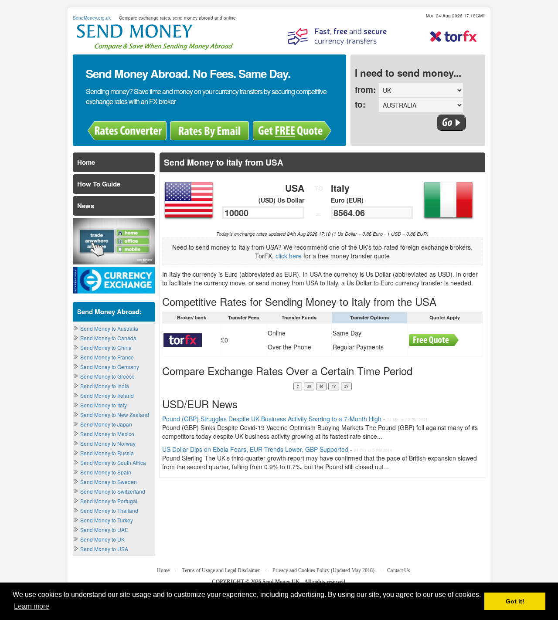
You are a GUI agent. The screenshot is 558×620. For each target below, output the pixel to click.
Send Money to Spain (105, 472)
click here (289, 255)
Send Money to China (106, 347)
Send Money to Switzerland (112, 491)
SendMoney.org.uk (92, 18)
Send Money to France (107, 357)
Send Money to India (104, 386)
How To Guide (98, 184)
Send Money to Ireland (107, 395)
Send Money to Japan (106, 424)
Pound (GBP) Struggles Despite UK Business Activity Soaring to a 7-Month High (272, 418)
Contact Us (398, 570)
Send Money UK (280, 582)
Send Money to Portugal (108, 501)
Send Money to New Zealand (114, 414)
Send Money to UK (102, 539)
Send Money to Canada (108, 338)
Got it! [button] (515, 601)
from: (365, 89)
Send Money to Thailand (109, 510)
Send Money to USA (104, 548)
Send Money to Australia (109, 328)
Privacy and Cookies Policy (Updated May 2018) (323, 570)
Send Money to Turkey (106, 520)
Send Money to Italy (103, 405)
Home (86, 162)
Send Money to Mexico (107, 433)
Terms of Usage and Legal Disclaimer (221, 570)
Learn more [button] (31, 606)
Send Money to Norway (108, 443)
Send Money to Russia (107, 453)
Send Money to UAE (104, 529)
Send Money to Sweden (108, 481)
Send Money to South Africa (113, 462)
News (85, 205)
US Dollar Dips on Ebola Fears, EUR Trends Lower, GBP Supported (255, 449)
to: (360, 104)
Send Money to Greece (107, 376)
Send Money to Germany (109, 366)
